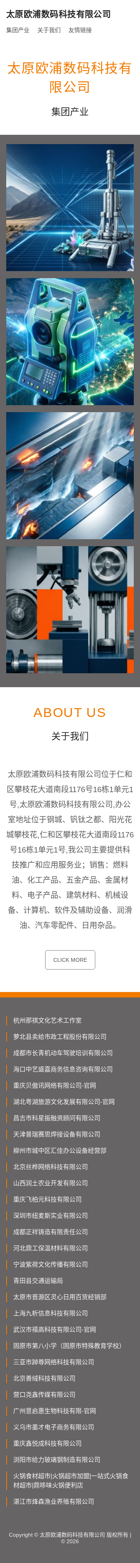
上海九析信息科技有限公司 (50, 1313)
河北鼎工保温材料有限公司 (50, 1248)
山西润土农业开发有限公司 (50, 1183)
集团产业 (18, 30)
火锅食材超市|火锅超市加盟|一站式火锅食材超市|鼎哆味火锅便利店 (70, 1481)
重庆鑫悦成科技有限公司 (47, 1443)
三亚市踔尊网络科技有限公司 (53, 1362)
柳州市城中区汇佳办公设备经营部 (60, 1150)
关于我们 (49, 30)
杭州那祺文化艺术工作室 (47, 1020)
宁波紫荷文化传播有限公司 (50, 1264)
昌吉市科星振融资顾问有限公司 (56, 1118)
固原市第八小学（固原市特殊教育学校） (69, 1346)
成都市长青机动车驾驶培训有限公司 (63, 1053)
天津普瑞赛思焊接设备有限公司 (56, 1134)
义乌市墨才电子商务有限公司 (53, 1427)
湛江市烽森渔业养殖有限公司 (53, 1501)
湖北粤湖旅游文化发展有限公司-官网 (64, 1102)
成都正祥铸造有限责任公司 (50, 1232)
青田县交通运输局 (38, 1281)
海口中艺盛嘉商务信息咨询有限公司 (63, 1069)
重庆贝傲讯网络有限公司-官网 (54, 1085)
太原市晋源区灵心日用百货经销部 (60, 1297)
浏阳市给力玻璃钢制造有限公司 (56, 1459)
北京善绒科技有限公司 (44, 1378)
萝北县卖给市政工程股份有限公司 (60, 1036)
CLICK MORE (70, 960)
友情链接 (80, 30)
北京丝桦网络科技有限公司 (50, 1167)
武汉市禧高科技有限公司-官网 (54, 1329)
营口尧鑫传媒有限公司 (44, 1394)
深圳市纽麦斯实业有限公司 (50, 1215)
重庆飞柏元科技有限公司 (47, 1199)
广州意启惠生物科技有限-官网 (54, 1411)
